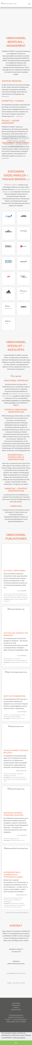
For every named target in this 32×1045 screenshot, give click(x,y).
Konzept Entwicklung (16, 1017)
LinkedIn (3, 998)
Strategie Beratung (16, 1015)
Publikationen (16, 1010)
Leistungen (16, 1003)
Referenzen (16, 1005)
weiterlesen (5, 96)
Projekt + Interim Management (16, 1019)
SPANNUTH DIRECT (11, 185)
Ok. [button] (16, 1042)
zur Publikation (22, 591)
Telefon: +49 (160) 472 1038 (16, 983)
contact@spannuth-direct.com (16, 973)
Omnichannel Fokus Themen (16, 1022)
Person (16, 1007)
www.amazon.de (21, 770)
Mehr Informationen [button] (19, 1037)
